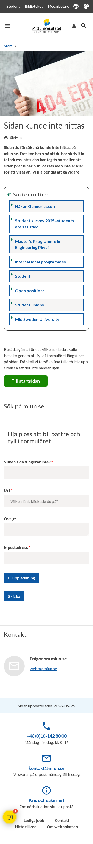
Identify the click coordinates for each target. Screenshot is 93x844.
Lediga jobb (34, 820)
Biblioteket (34, 6)
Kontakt (62, 820)
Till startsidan (26, 381)
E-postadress (16, 547)
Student (13, 6)
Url (7, 490)
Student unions (29, 304)
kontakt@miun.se (47, 768)
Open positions (30, 290)
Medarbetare (58, 6)
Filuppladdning (21, 577)
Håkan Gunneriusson (35, 206)
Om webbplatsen (62, 826)
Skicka (14, 596)
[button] (9, 817)
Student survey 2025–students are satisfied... (44, 223)
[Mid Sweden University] (46, 25)
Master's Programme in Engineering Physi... (37, 244)
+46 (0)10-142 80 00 (47, 736)
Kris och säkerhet (46, 800)
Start (8, 46)
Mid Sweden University (37, 319)
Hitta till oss (25, 826)
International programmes (40, 261)
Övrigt (10, 518)
